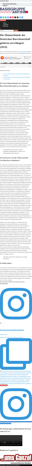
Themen (5, 23)
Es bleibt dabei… (7, 78)
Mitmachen (5, 26)
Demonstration (22, 51)
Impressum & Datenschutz (9, 3)
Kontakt (5, 5)
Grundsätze (5, 24)
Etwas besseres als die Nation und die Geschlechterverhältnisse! (17, 77)
